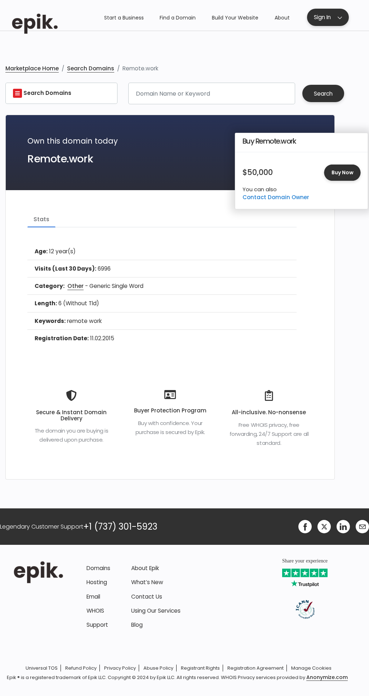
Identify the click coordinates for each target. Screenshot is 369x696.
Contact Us (146, 596)
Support (97, 625)
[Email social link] (362, 526)
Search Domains (90, 68)
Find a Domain (178, 17)
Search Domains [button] (46, 93)
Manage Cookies (311, 668)
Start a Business (124, 17)
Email (93, 596)
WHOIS (95, 610)
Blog (137, 625)
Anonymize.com (327, 677)
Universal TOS (42, 668)
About (282, 17)
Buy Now (343, 172)
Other (75, 286)
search (323, 93)
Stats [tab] (41, 219)
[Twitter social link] (324, 526)
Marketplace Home (32, 68)
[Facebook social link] (305, 526)
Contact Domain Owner (276, 197)
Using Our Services (156, 610)
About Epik (145, 568)
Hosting (96, 582)
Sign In (322, 17)
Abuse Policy (158, 668)
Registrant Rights (200, 668)
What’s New (147, 582)
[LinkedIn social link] (343, 526)
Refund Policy (81, 668)
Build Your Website (235, 17)
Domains (98, 568)
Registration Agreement (255, 668)
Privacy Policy (120, 668)
